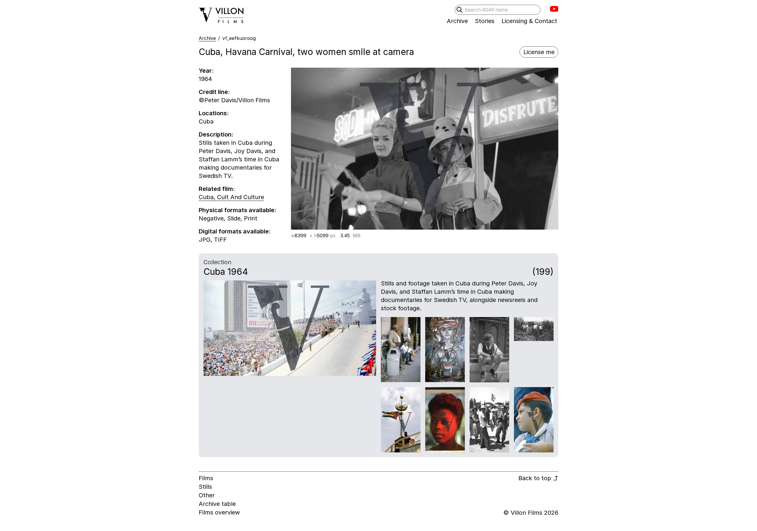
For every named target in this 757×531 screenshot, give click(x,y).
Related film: (217, 188)
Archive (207, 38)
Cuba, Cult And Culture (231, 197)
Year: (206, 70)
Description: (216, 134)
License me (538, 52)
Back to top (538, 478)
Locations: (214, 113)
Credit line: (214, 91)
